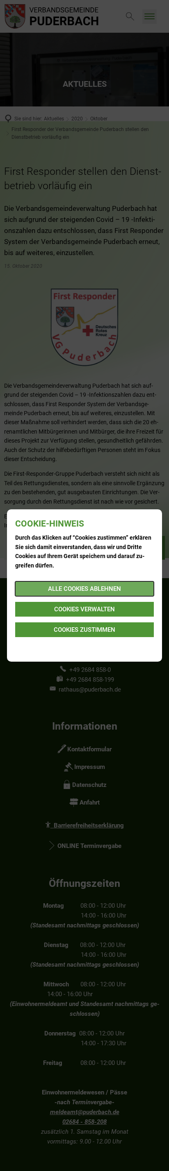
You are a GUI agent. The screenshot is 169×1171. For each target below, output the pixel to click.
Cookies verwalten (84, 609)
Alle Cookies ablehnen (84, 588)
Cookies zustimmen (84, 629)
